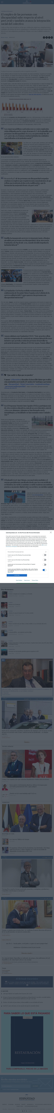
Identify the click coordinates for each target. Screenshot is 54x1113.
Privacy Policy (35, 580)
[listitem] (27, 552)
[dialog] (27, 556)
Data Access (27, 580)
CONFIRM (16, 575)
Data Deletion (19, 580)
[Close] (51, 532)
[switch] (44, 555)
